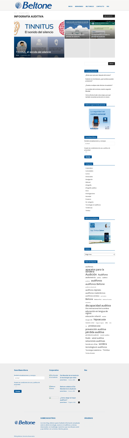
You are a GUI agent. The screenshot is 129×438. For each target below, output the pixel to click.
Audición (91, 274)
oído (110, 323)
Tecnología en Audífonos (93, 205)
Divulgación (89, 179)
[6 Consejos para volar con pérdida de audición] (77, 29)
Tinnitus (87, 210)
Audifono (103, 275)
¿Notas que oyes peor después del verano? (98, 75)
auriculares (103, 296)
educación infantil (93, 316)
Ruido (87, 338)
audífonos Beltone (95, 284)
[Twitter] (91, 424)
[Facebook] (86, 424)
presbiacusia (94, 326)
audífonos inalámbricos (95, 293)
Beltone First (97, 299)
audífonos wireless (92, 296)
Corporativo (89, 168)
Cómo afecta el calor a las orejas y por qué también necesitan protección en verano (98, 96)
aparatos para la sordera (94, 271)
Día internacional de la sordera (97, 308)
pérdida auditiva (94, 332)
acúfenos (89, 267)
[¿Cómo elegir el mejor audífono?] (54, 400)
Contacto (100, 6)
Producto (88, 199)
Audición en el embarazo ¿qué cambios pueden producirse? (99, 80)
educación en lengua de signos (96, 312)
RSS (108, 6)
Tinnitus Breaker (90, 353)
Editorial (87, 182)
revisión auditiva (104, 335)
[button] (112, 6)
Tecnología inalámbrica (93, 350)
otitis (106, 323)
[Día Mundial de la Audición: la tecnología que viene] (54, 378)
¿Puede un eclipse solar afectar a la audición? (98, 85)
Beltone (89, 299)
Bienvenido (79, 6)
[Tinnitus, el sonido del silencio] (39, 42)
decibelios (88, 302)
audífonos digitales (93, 290)
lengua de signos (100, 323)
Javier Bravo (63, 380)
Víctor (17, 55)
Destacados (89, 176)
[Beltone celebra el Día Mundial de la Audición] (54, 389)
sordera (103, 344)
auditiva (99, 277)
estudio (104, 316)
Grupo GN (88, 320)
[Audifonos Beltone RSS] (87, 377)
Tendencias (88, 208)
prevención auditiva (95, 329)
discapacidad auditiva (98, 305)
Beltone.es (90, 6)
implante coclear (89, 323)
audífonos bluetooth (90, 287)
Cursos (87, 174)
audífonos (96, 281)
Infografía (88, 185)
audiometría (90, 277)
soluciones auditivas (95, 341)
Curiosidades (89, 171)
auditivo (104, 277)
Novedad (88, 196)
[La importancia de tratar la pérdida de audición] (102, 29)
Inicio (70, 6)
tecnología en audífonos (96, 347)
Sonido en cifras (91, 344)
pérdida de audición (92, 335)
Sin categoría (89, 202)
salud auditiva (98, 338)
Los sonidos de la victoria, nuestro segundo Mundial (98, 90)
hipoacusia (100, 319)
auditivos (87, 281)
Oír (86, 326)
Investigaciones (90, 193)
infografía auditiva (90, 188)
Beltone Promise (107, 299)
